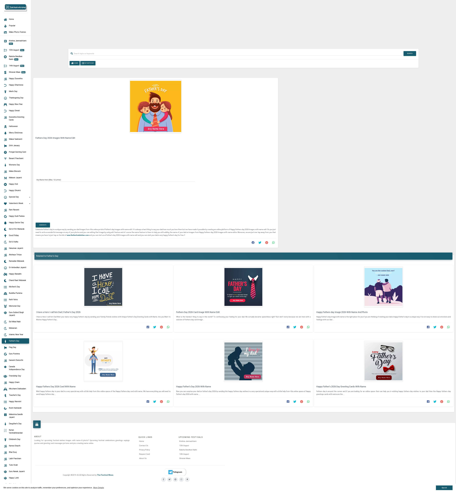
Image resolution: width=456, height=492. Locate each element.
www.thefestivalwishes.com (78, 235)
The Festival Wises (105, 475)
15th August (184, 445)
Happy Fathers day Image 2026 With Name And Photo (342, 312)
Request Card (144, 454)
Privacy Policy (144, 450)
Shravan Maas (184, 458)
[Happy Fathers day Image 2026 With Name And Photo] (383, 287)
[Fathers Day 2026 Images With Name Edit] (155, 106)
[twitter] (169, 479)
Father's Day (89, 63)
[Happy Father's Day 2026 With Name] (243, 361)
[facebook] (163, 479)
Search (410, 53)
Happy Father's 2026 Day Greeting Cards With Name (341, 386)
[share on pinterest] (266, 243)
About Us (143, 458)
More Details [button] (98, 488)
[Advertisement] (243, 22)
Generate (42, 225)
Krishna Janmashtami (187, 441)
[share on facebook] (253, 243)
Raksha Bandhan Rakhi (188, 450)
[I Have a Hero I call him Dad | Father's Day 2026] (103, 287)
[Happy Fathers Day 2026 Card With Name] (103, 361)
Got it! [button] (444, 488)
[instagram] (181, 479)
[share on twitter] (260, 243)
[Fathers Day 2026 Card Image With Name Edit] (243, 287)
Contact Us (143, 445)
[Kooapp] (187, 479)
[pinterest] (175, 479)
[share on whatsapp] (273, 243)
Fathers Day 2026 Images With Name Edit (55, 138)
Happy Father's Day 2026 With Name (193, 386)
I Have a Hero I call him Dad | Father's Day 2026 (58, 312)
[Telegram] (175, 472)
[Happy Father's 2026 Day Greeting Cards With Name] (383, 361)
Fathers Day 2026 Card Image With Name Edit (198, 312)
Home (76, 63)
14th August (184, 454)
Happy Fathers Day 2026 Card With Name (56, 386)
